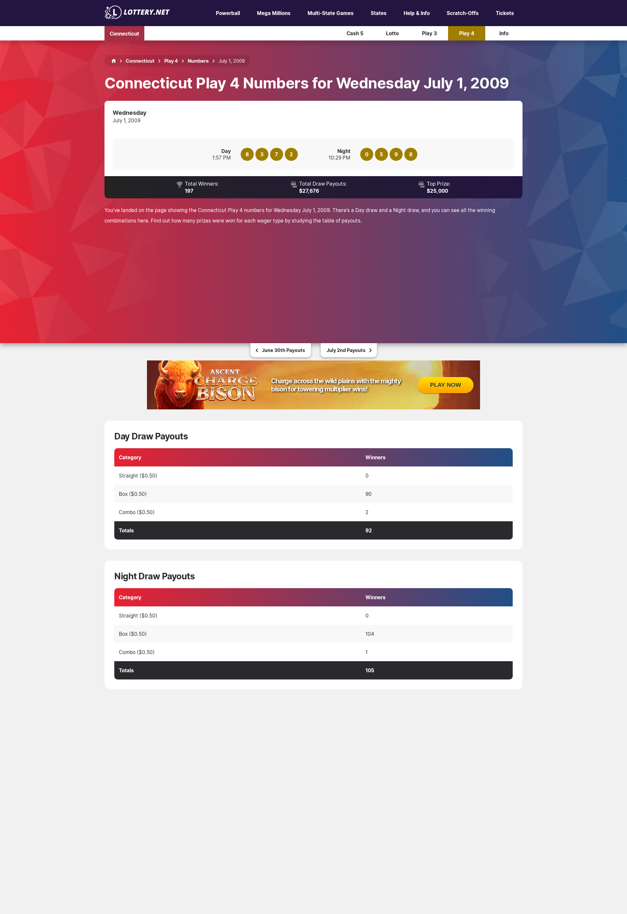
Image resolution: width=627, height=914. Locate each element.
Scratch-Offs (463, 13)
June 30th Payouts (283, 350)
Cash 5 (354, 33)
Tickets (505, 13)
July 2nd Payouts (346, 350)
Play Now (445, 385)
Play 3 (429, 33)
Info (503, 33)
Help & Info (417, 13)
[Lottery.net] (137, 17)
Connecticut (124, 33)
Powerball (228, 13)
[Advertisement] (313, 274)
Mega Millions (274, 13)
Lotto (392, 33)
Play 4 (466, 33)
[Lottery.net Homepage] (113, 61)
